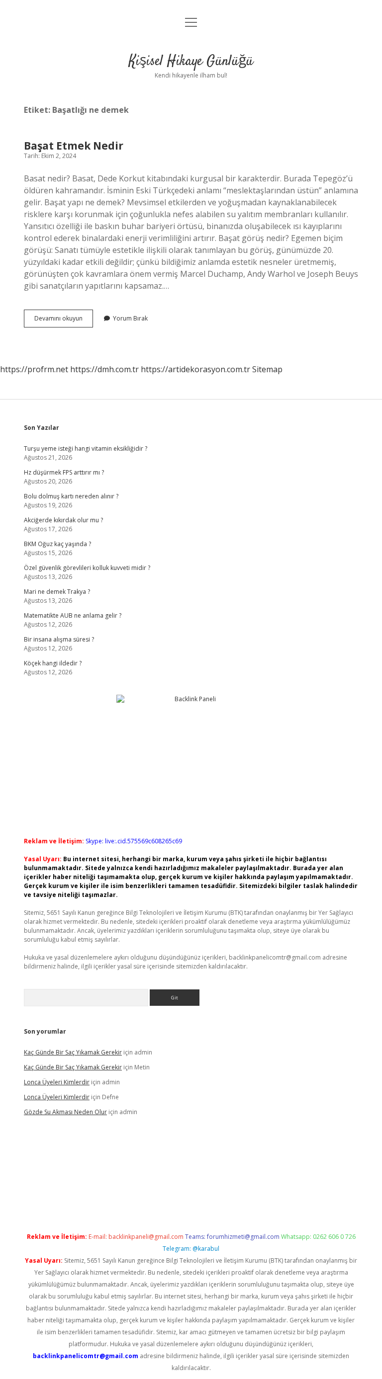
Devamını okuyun (63, 320)
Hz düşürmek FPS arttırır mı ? (64, 472)
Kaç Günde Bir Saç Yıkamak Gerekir (73, 1052)
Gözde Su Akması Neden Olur (65, 1112)
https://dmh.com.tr (104, 369)
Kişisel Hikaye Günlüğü (191, 62)
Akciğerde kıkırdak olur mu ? (63, 520)
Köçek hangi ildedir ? (53, 663)
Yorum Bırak (130, 318)
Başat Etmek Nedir (73, 146)
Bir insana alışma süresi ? (59, 639)
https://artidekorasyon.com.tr (195, 369)
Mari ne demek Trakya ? (57, 591)
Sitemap (267, 369)
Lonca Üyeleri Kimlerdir (57, 1082)
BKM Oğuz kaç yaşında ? (57, 544)
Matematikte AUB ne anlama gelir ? (72, 615)
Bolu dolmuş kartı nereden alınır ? (71, 496)
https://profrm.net (34, 369)
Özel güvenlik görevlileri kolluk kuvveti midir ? (87, 568)
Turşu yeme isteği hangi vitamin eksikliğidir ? (85, 448)
